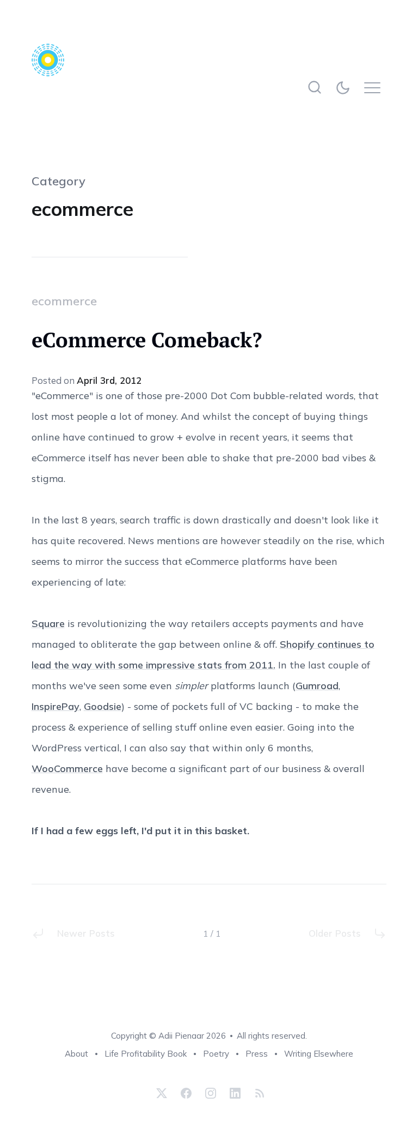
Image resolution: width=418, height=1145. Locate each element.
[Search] (314, 87)
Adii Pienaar (181, 1035)
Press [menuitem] (256, 1053)
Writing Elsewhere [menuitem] (318, 1053)
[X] (161, 1093)
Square (48, 623)
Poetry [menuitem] (216, 1053)
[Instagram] (210, 1093)
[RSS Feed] (258, 1093)
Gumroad (317, 685)
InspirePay (55, 706)
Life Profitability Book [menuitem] (145, 1053)
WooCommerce (67, 768)
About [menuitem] (76, 1053)
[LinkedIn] (235, 1093)
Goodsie (102, 706)
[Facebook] (186, 1093)
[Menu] (375, 87)
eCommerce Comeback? (147, 339)
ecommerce (64, 301)
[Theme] (345, 87)
